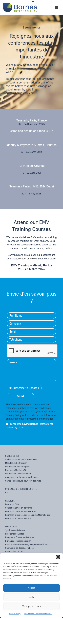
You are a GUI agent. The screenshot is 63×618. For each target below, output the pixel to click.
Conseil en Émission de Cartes (18, 507)
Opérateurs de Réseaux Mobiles (19, 548)
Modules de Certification (16, 463)
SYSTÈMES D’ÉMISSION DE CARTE (21, 489)
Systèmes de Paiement (15, 530)
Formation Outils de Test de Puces (20, 511)
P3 (6, 492)
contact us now (26, 258)
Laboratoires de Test (14, 551)
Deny (31, 597)
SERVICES (10, 500)
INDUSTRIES (11, 526)
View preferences (31, 606)
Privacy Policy (13, 415)
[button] (58, 557)
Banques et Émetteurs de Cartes (19, 537)
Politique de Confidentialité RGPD (38, 613)
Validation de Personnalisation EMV (21, 459)
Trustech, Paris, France (31, 120)
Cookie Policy (14, 613)
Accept (31, 588)
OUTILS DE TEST (12, 456)
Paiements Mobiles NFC (16, 470)
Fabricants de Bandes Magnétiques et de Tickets (27, 544)
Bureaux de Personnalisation (18, 541)
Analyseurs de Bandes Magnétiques (21, 477)
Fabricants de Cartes (14, 533)
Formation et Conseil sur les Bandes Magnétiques (27, 515)
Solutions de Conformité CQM (18, 473)
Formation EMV (12, 504)
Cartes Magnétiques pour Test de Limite (23, 480)
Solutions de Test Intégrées (17, 466)
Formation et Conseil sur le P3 (18, 518)
